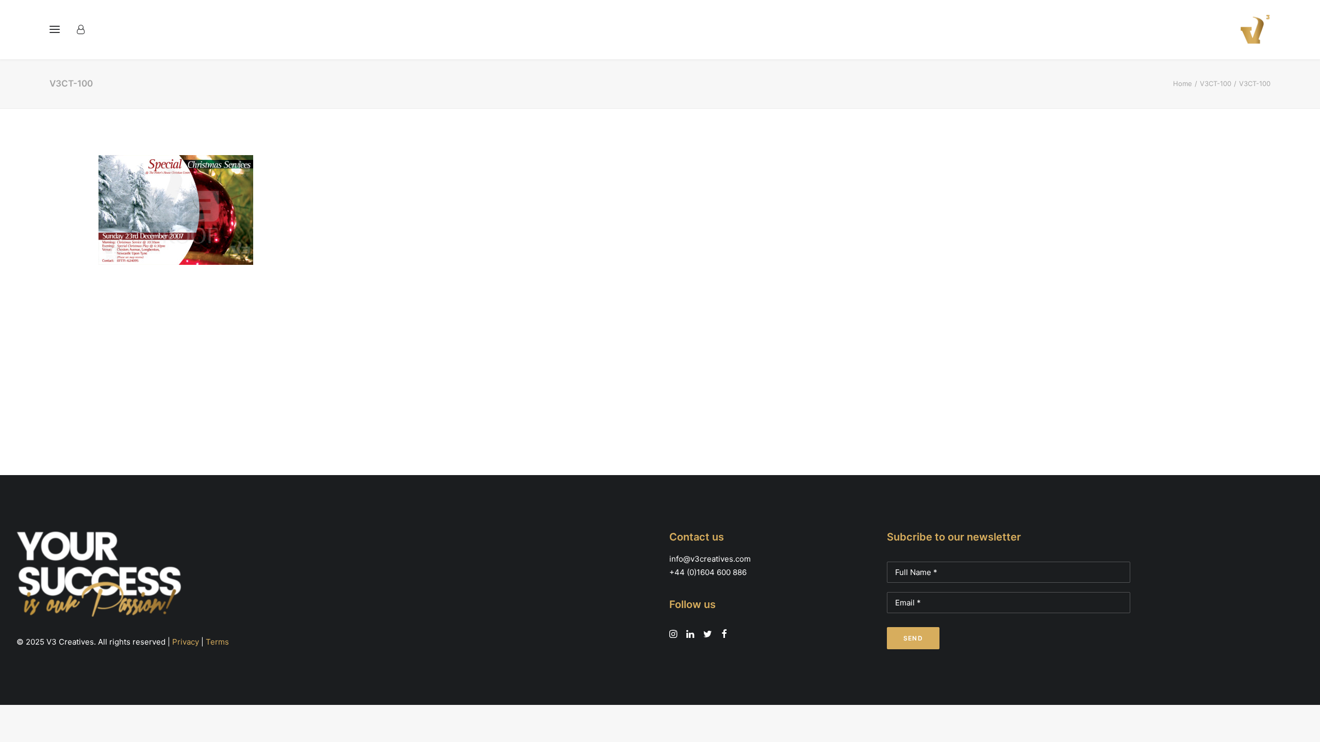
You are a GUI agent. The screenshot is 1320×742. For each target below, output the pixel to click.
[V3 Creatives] (1252, 29)
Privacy (185, 642)
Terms (217, 642)
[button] (54, 29)
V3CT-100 (1215, 83)
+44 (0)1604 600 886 (708, 572)
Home (1182, 83)
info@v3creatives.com (710, 559)
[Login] (85, 29)
